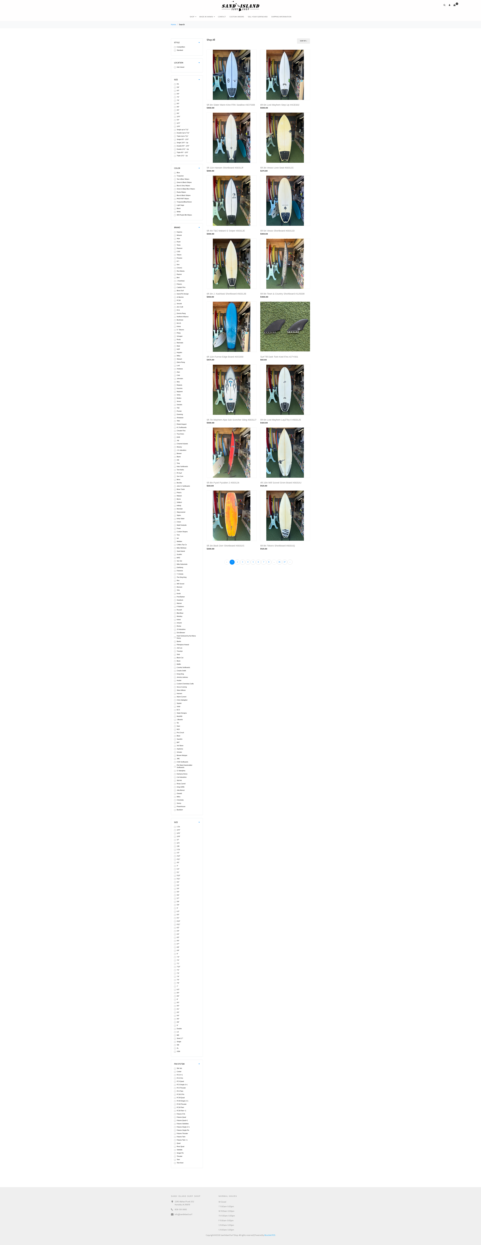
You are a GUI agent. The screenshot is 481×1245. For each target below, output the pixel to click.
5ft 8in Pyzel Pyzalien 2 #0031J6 (223, 482)
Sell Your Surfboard (258, 16)
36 (279, 562)
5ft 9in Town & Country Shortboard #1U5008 (282, 294)
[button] (449, 5)
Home (173, 24)
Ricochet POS (270, 1235)
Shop (192, 16)
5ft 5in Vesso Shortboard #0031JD (277, 231)
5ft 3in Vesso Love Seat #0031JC (277, 167)
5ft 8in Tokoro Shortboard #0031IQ (277, 545)
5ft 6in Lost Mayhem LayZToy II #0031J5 (280, 420)
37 (285, 562)
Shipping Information (281, 16)
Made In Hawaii (206, 16)
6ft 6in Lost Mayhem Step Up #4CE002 (279, 105)
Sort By (303, 40)
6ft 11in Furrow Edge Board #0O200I (225, 357)
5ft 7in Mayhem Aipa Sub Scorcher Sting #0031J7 (231, 420)
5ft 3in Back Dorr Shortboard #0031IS (225, 545)
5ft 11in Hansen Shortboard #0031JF (225, 167)
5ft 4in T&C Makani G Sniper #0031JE (226, 231)
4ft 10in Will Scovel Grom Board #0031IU (280, 482)
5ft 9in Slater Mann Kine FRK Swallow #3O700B (231, 105)
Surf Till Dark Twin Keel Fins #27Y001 (279, 357)
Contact (222, 16)
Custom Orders (236, 16)
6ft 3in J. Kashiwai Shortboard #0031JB (226, 294)
